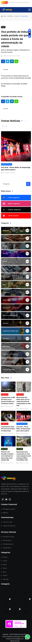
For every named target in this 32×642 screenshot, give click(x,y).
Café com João (7, 522)
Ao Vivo (4, 2)
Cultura (5, 561)
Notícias (10, 16)
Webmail (5, 634)
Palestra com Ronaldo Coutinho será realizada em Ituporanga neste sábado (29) (7, 456)
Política (5, 575)
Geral (16, 16)
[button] (2, 126)
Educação (6, 579)
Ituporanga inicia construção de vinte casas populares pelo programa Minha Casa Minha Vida (23, 456)
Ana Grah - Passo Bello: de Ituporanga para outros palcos (23, 429)
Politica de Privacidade (13, 639)
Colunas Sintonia (6, 164)
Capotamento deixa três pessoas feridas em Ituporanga (8, 429)
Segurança (5, 394)
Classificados (7, 547)
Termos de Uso (14, 641)
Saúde (4, 564)
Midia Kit (5, 512)
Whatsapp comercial (9, 509)
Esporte (5, 557)
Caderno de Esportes (9, 525)
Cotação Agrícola (8, 544)
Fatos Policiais (7, 540)
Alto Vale (4, 449)
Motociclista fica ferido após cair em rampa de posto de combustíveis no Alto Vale (23, 401)
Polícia (5, 568)
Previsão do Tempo (8, 536)
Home (4, 16)
